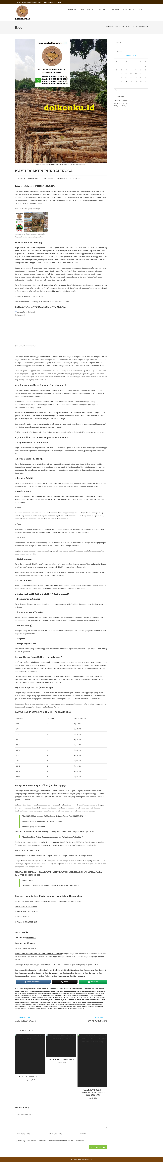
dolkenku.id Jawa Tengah (55, 178)
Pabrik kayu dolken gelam (55, 1004)
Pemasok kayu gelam (74, 1006)
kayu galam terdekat (61, 1002)
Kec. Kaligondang (71, 970)
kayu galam (31, 1002)
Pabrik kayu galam (71, 1004)
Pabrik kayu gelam (84, 1004)
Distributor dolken (44, 993)
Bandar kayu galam (47, 991)
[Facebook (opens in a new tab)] (142, 2)
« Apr (116, 90)
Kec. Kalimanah (51, 973)
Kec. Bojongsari (77, 973)
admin (20, 178)
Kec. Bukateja (58, 970)
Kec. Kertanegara (33, 976)
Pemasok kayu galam (58, 1006)
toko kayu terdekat (77, 1008)
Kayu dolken (44, 1000)
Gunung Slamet (42, 271)
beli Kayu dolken (82, 991)
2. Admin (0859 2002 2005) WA (27, 911)
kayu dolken (52, 194)
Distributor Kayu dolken (60, 993)
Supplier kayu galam (48, 1008)
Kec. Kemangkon (87, 970)
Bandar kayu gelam (61, 991)
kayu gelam (73, 1002)
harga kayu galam (45, 997)
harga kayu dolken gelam (30, 997)
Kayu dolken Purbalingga (92, 1000)
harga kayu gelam (59, 997)
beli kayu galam (20, 993)
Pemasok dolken (97, 1004)
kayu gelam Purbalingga (86, 1002)
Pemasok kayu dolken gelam (41, 1006)
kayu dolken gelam (55, 1000)
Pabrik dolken (26, 1004)
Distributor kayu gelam (28, 995)
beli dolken (72, 991)
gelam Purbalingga (76, 995)
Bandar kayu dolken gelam (30, 991)
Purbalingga (30, 263)
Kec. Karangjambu (77, 976)
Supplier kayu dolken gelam (30, 1008)
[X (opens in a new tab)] (139, 2)
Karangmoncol (31, 260)
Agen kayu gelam (77, 989)
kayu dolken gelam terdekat (73, 1000)
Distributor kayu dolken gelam (81, 993)
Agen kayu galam (65, 989)
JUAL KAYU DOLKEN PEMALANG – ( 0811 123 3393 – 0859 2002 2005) (92, 1092)
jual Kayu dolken (81, 997)
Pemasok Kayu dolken (22, 1006)
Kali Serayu (52, 274)
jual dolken (70, 997)
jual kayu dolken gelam (96, 997)
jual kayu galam (21, 1000)
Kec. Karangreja (91, 973)
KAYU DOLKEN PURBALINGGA (137, 27)
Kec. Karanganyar (61, 976)
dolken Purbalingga (50, 995)
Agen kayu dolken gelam (49, 989)
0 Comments (76, 178)
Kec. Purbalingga (32, 970)
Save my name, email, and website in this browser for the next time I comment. (51, 1141)
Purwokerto (61, 280)
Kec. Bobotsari (38, 973)
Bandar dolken (89, 989)
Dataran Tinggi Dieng (62, 271)
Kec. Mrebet (20, 970)
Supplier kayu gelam (62, 1008)
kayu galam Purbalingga (44, 1002)
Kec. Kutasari (100, 970)
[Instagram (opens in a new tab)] (145, 2)
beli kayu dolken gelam (97, 991)
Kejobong (83, 260)
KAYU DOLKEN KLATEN (30, 1076)
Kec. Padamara (47, 976)
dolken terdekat (63, 995)
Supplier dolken (87, 1006)
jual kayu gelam (33, 1000)
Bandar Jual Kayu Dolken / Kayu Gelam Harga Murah (38, 953)
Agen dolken (23, 989)
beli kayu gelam (32, 993)
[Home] (103, 27)
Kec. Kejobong (64, 973)
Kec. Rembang (46, 970)
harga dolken (88, 995)
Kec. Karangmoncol (23, 973)
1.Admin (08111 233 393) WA (26, 906)
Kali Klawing (39, 277)
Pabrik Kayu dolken (38, 1004)
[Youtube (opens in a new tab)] (147, 2)
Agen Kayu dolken (34, 989)
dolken (39, 995)
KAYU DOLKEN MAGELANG (61, 1059)
